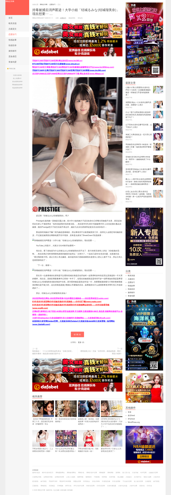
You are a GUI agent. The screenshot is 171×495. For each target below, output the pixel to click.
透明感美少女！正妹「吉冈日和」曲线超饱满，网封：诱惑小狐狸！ (101, 352)
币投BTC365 (53, 481)
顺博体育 (89, 477)
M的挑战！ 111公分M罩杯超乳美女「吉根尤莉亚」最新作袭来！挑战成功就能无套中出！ (52, 352)
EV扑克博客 (116, 481)
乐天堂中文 (137, 477)
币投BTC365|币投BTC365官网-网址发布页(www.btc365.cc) (57, 60)
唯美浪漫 (13, 23)
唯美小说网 (147, 477)
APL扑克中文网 (79, 485)
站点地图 (56, 490)
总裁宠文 (13, 28)
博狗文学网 (9, 1)
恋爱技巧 (13, 34)
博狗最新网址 (60, 472)
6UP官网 (143, 472)
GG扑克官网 (90, 485)
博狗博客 (110, 472)
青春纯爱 (13, 61)
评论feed (131, 418)
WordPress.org (134, 422)
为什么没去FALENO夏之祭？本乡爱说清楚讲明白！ (65, 449)
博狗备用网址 (71, 472)
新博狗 (118, 472)
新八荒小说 (126, 472)
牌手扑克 (68, 485)
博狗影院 (44, 485)
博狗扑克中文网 (91, 472)
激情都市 (13, 50)
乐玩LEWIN (96, 481)
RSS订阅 (12, 68)
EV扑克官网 (101, 485)
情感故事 (13, 39)
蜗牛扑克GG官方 (47, 472)
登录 (129, 412)
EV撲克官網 (106, 481)
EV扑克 (149, 485)
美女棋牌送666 (17, 81)
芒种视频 (60, 485)
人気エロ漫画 (70, 477)
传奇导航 (112, 477)
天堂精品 (52, 485)
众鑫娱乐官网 (153, 472)
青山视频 (120, 477)
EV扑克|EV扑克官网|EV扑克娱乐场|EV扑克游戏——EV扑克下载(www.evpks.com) (66, 301)
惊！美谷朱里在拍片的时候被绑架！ (65, 420)
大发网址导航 (36, 477)
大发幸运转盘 (122, 485)
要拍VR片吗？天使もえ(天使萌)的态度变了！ (111, 449)
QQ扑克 (142, 485)
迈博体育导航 (48, 477)
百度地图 (70, 490)
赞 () (78, 334)
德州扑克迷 (36, 472)
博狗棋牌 (102, 472)
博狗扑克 (81, 472)
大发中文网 (133, 485)
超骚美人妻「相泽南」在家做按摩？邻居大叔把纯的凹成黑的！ (88, 421)
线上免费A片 (17, 78)
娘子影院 (156, 481)
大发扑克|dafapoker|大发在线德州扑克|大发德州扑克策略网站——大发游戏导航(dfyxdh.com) (71, 317)
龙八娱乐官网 (138, 481)
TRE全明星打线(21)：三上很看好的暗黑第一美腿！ (42, 449)
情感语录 (13, 45)
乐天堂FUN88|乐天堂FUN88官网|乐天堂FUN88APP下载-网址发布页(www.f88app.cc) (68, 73)
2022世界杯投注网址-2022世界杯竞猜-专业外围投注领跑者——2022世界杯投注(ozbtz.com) (70, 298)
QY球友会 (86, 481)
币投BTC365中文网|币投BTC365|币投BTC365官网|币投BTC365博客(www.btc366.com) (69, 70)
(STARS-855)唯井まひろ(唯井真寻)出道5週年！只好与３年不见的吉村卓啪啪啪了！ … (111, 423)
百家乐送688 (17, 75)
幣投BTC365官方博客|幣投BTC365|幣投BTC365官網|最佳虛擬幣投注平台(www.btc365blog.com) (73, 67)
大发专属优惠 (111, 485)
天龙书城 (135, 472)
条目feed (131, 415)
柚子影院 (44, 481)
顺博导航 (80, 477)
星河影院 (35, 481)
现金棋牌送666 (17, 88)
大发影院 (148, 481)
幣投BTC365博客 (65, 481)
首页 (11, 17)
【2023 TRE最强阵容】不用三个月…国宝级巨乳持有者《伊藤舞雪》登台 (42, 421)
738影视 (97, 477)
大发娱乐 (129, 477)
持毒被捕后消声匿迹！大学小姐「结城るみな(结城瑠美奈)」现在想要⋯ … (76, 11)
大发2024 (156, 477)
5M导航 (104, 477)
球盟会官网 (77, 481)
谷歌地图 (63, 490)
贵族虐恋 (13, 56)
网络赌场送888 (17, 84)
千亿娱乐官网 (127, 481)
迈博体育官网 (59, 477)
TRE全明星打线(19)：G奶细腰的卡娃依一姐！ (88, 449)
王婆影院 (35, 485)
